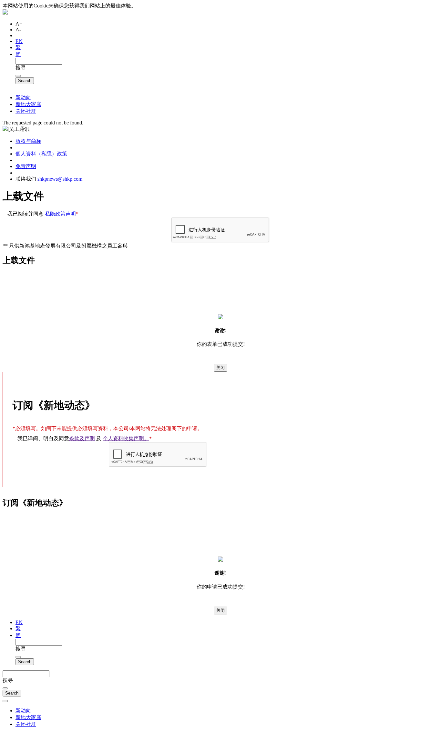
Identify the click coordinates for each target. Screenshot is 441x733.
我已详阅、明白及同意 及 (84, 438)
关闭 (220, 367)
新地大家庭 (28, 104)
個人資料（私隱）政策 (41, 153)
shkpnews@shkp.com (59, 179)
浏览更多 (149, 5)
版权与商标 (28, 141)
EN (19, 41)
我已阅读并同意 (42, 214)
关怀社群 (25, 111)
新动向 (23, 97)
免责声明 (25, 166)
